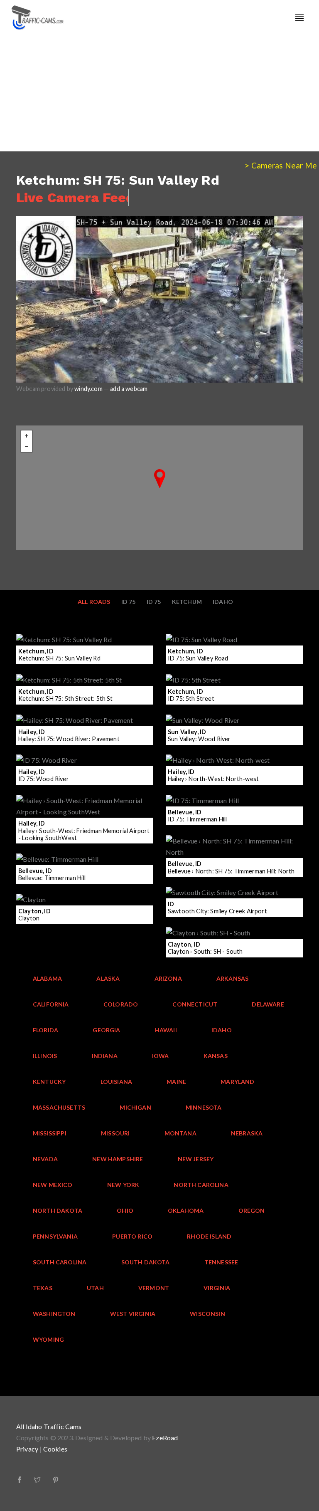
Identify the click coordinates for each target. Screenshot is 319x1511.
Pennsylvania (55, 1236)
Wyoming (48, 1339)
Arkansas (232, 978)
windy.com (88, 388)
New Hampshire (117, 1158)
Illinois (45, 1055)
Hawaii (166, 1030)
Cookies (55, 1449)
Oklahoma (186, 1210)
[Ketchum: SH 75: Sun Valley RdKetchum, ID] (159, 478)
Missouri (115, 1133)
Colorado (120, 1004)
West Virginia (132, 1313)
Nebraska (247, 1133)
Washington (54, 1313)
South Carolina (59, 1262)
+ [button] (26, 435)
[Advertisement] (159, 93)
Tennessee (221, 1262)
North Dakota (57, 1210)
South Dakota (145, 1262)
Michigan (135, 1107)
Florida (45, 1030)
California (51, 1004)
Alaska (108, 978)
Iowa (160, 1055)
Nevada (45, 1158)
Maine (176, 1081)
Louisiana (117, 1081)
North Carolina (201, 1184)
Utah (95, 1287)
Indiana (105, 1055)
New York (123, 1184)
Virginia (217, 1287)
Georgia (106, 1030)
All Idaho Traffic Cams (49, 1426)
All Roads (94, 601)
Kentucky (49, 1081)
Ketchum (187, 601)
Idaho (223, 601)
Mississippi (49, 1133)
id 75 (128, 601)
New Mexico (53, 1184)
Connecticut (194, 1004)
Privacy (27, 1449)
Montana (180, 1133)
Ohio (125, 1210)
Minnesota (204, 1107)
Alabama (47, 978)
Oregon (251, 1210)
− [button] (26, 446)
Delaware (268, 1004)
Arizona (168, 978)
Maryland (237, 1081)
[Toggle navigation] (299, 17)
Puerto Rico (132, 1236)
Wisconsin (207, 1313)
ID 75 (154, 601)
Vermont (153, 1287)
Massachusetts (59, 1107)
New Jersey (196, 1158)
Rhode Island (209, 1236)
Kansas (216, 1055)
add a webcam (128, 388)
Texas (42, 1287)
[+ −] (159, 487)
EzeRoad (165, 1438)
